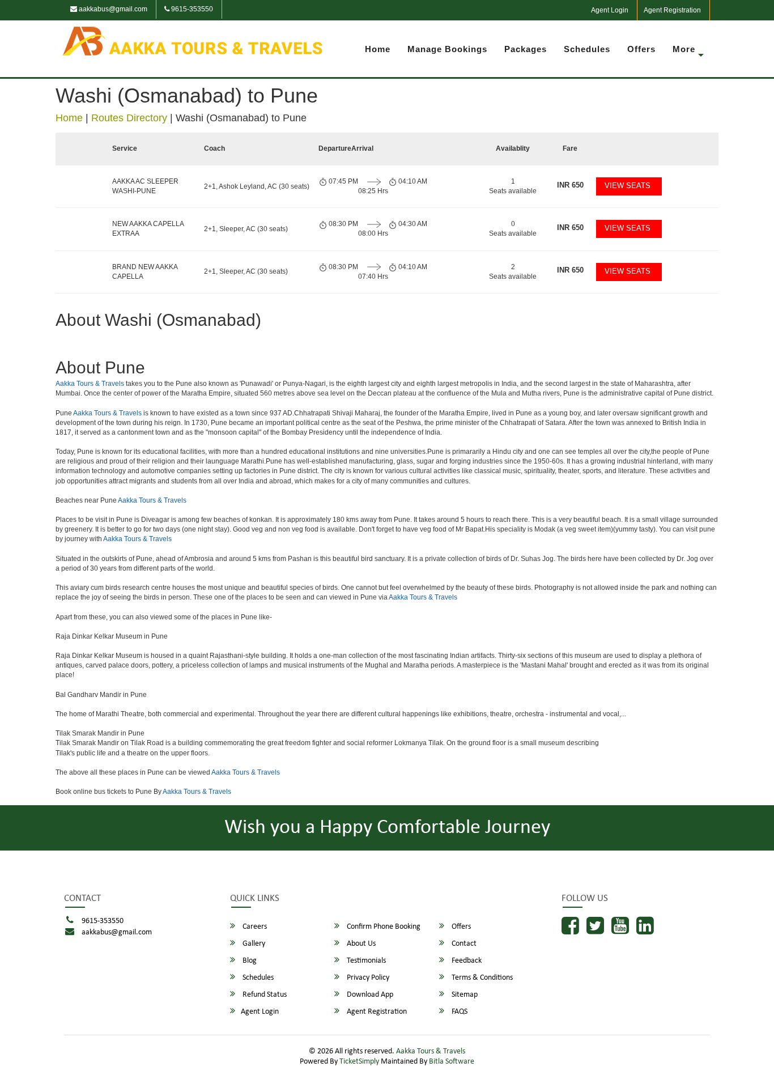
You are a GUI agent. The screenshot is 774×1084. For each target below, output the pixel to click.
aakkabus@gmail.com (112, 9)
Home (377, 49)
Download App (369, 995)
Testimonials (365, 961)
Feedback (466, 961)
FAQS (458, 1012)
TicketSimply (359, 1061)
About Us (360, 944)
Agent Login (609, 10)
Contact (463, 944)
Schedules (587, 49)
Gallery (253, 944)
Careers (254, 927)
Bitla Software (451, 1061)
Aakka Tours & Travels (90, 384)
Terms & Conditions (481, 978)
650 (570, 185)
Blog (249, 961)
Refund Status (264, 995)
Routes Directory (129, 118)
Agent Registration (672, 10)
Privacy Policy (367, 978)
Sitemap (464, 995)
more (684, 49)
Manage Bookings (447, 49)
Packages (525, 49)
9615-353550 (191, 9)
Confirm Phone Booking (382, 927)
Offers (641, 49)
